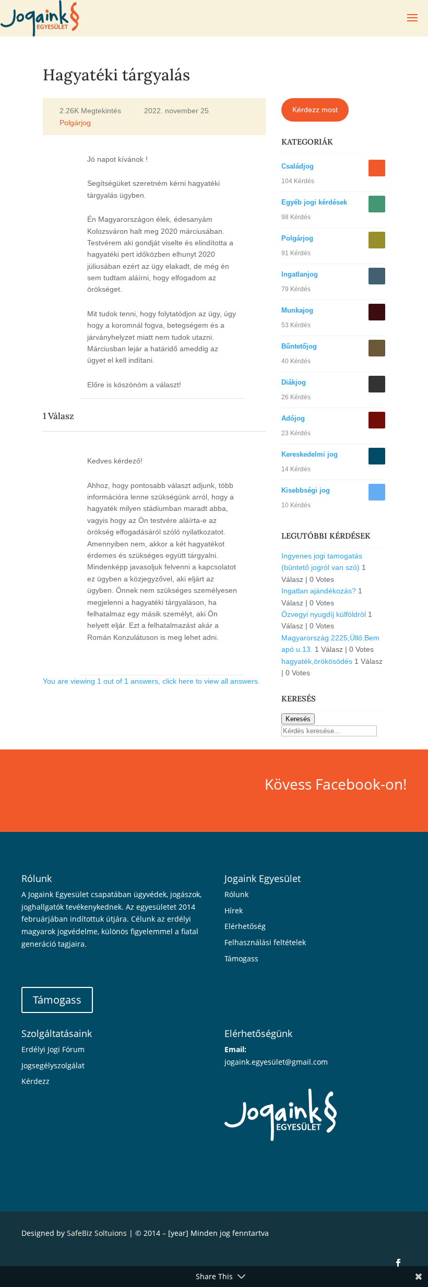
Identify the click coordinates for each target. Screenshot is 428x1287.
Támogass (57, 1000)
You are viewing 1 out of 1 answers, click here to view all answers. (151, 681)
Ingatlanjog (299, 274)
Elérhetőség (245, 926)
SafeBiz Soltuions (97, 1233)
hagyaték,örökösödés (316, 661)
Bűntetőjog (299, 346)
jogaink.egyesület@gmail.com (276, 1062)
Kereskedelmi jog (309, 454)
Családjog (297, 166)
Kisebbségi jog (305, 490)
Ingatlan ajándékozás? (318, 591)
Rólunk (236, 894)
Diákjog (293, 382)
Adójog (293, 418)
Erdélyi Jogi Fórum (53, 1049)
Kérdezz (35, 1081)
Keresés (298, 719)
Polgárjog (75, 123)
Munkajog (297, 310)
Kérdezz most (315, 109)
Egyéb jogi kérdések (314, 202)
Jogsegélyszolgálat (53, 1065)
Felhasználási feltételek (265, 942)
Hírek (233, 910)
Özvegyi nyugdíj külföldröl (323, 614)
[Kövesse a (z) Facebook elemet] (398, 1263)
